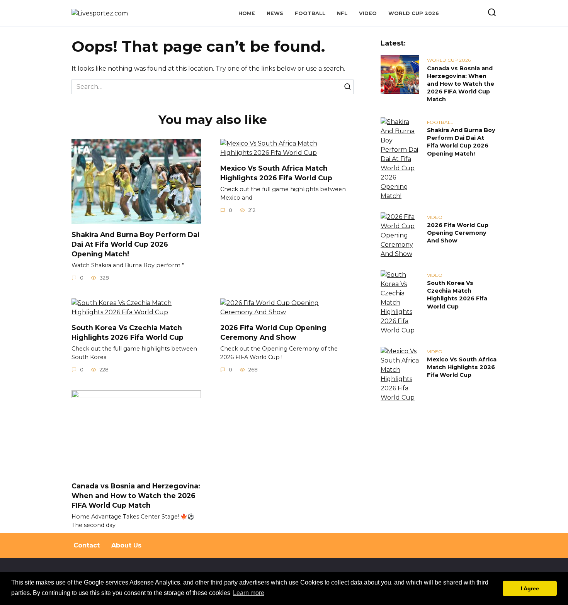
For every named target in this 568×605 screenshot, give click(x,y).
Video (368, 13)
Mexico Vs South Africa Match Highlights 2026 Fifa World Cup (276, 173)
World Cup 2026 (413, 13)
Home (246, 13)
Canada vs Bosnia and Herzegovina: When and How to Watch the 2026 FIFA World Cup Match (135, 495)
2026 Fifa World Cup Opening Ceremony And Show (273, 332)
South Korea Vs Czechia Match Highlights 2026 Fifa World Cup (127, 332)
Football (310, 13)
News (275, 13)
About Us (126, 545)
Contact (86, 545)
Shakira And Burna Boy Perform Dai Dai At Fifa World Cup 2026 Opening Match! (135, 244)
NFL (342, 13)
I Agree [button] (530, 588)
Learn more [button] (248, 593)
